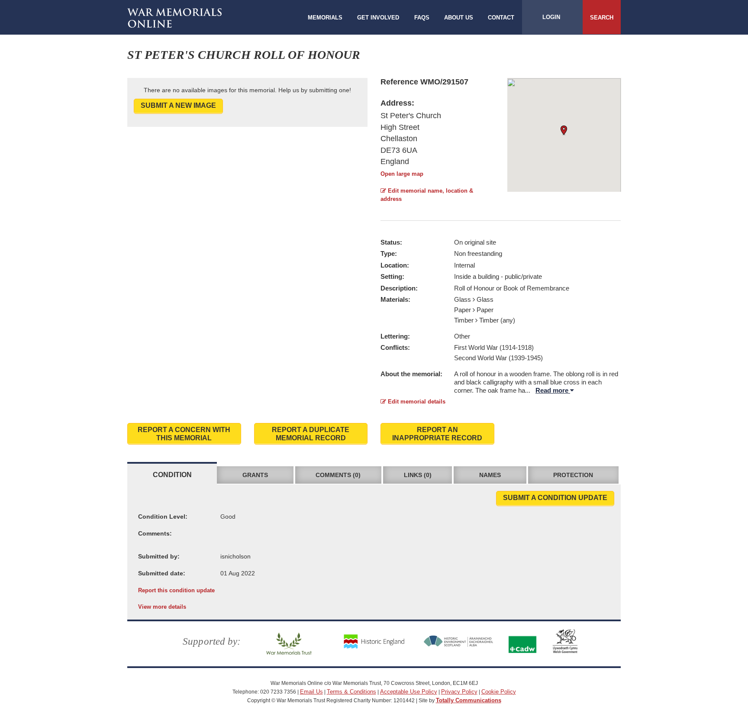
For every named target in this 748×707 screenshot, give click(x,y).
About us (458, 17)
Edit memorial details (415, 401)
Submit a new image (178, 105)
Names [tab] (490, 474)
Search (601, 17)
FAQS (421, 17)
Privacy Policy (459, 691)
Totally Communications (468, 700)
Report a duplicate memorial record (310, 434)
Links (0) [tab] (418, 474)
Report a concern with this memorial (184, 434)
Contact (501, 17)
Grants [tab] (255, 474)
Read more (552, 390)
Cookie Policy (498, 691)
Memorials (325, 17)
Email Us (311, 691)
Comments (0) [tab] (338, 474)
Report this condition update (176, 590)
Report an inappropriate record (437, 434)
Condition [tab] (172, 474)
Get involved (378, 17)
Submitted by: (159, 556)
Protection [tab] (573, 474)
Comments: (155, 533)
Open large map (401, 174)
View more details (162, 607)
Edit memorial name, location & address (426, 194)
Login (551, 17)
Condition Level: (162, 516)
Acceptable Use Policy (408, 691)
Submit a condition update (555, 497)
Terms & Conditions (351, 691)
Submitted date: (161, 573)
